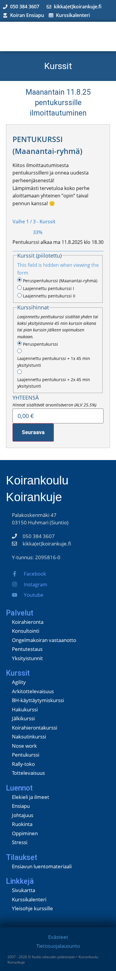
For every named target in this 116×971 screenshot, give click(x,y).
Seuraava (33, 432)
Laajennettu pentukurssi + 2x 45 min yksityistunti (53, 383)
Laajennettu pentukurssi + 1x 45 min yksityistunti (53, 362)
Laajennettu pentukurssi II (49, 296)
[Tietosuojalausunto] (58, 946)
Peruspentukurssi (40, 344)
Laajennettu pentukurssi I (48, 288)
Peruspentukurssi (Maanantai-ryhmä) (60, 280)
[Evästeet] (58, 937)
